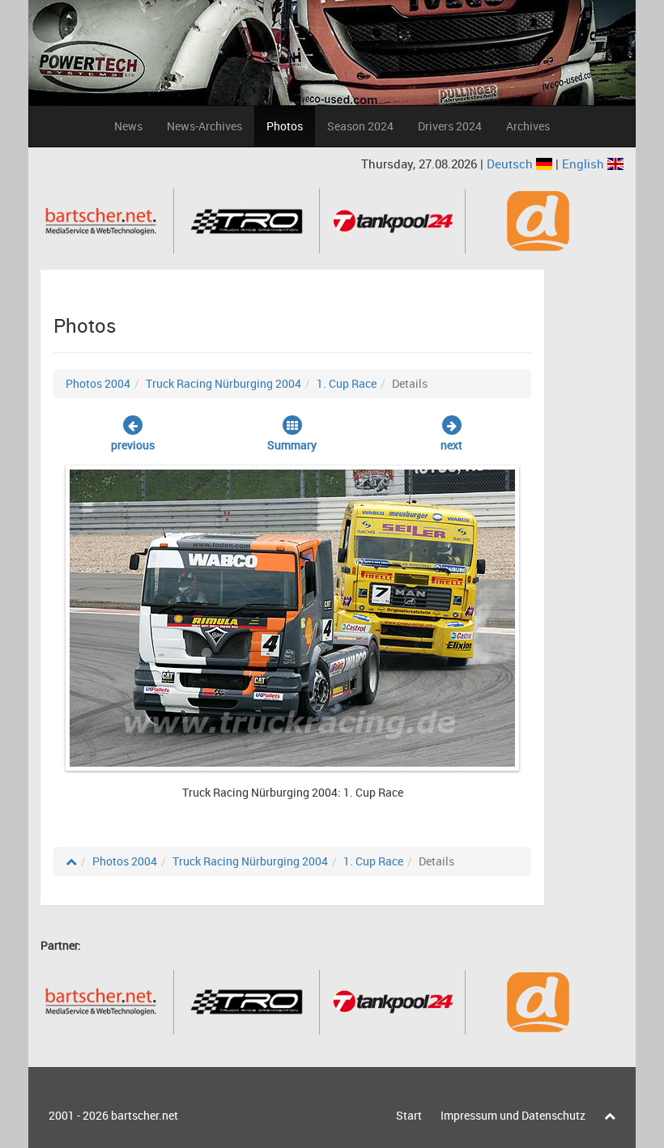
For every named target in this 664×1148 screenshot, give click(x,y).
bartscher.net (144, 1115)
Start (409, 1115)
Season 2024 (360, 126)
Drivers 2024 (450, 126)
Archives (528, 126)
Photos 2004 (98, 383)
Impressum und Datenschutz (513, 1115)
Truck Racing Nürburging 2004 (223, 383)
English (584, 163)
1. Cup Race (347, 383)
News (128, 126)
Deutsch (511, 163)
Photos (284, 126)
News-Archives (204, 126)
